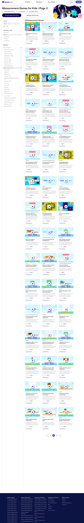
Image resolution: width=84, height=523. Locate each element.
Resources (6, 32)
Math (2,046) (7, 47)
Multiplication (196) (8, 55)
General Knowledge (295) (10, 98)
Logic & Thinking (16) (9, 102)
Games (7, 5)
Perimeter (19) (7, 81)
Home (3, 5)
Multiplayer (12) (7, 104)
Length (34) (7, 69)
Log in (71, 2)
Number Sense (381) (9, 49)
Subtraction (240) (8, 53)
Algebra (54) (7, 91)
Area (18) (6, 83)
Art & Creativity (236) (9, 100)
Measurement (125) (8, 67)
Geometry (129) (7, 63)
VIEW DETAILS (29, 43)
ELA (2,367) (7, 96)
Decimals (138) (7, 61)
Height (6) (6, 72)
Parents (27, 2)
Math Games (12, 5)
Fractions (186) (7, 59)
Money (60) (6, 89)
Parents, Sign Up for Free (11, 15)
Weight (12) (7, 74)
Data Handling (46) (8, 65)
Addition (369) (7, 51)
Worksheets (6, 36)
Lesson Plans (7, 40)
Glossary (6, 38)
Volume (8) (6, 85)
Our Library (51, 2)
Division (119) (7, 57)
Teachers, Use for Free (32, 15)
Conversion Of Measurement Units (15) (11, 79)
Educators (39, 2)
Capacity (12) (7, 76)
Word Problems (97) (8, 93)
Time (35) (6, 87)
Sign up (78, 2)
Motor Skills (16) (8, 106)
